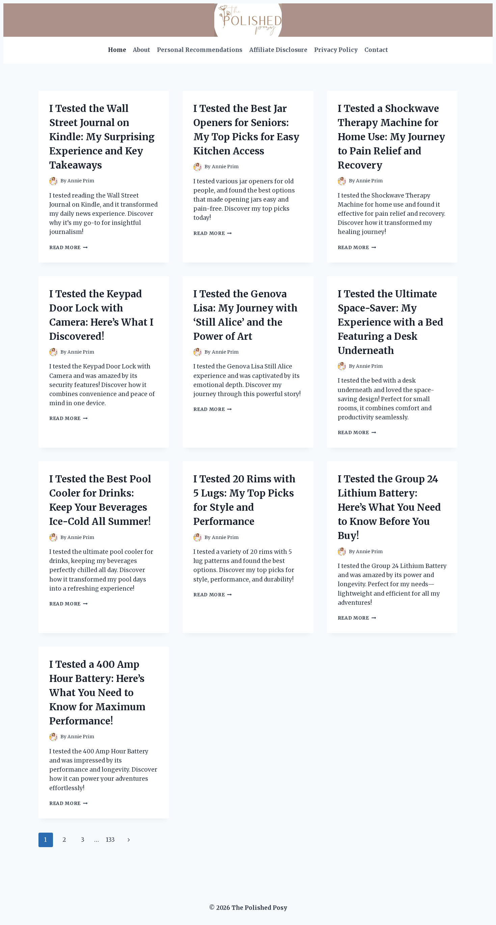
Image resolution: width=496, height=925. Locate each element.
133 (110, 839)
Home (117, 50)
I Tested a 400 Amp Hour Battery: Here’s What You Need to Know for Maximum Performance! (97, 692)
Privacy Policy (336, 50)
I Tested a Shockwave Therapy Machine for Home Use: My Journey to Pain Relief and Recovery (391, 136)
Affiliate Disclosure (278, 50)
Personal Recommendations (199, 50)
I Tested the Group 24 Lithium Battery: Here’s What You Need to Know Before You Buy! (389, 507)
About (141, 50)
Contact (376, 50)
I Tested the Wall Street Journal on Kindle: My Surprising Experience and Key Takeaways (102, 136)
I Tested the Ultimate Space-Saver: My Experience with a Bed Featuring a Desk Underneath (390, 322)
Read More (68, 247)
